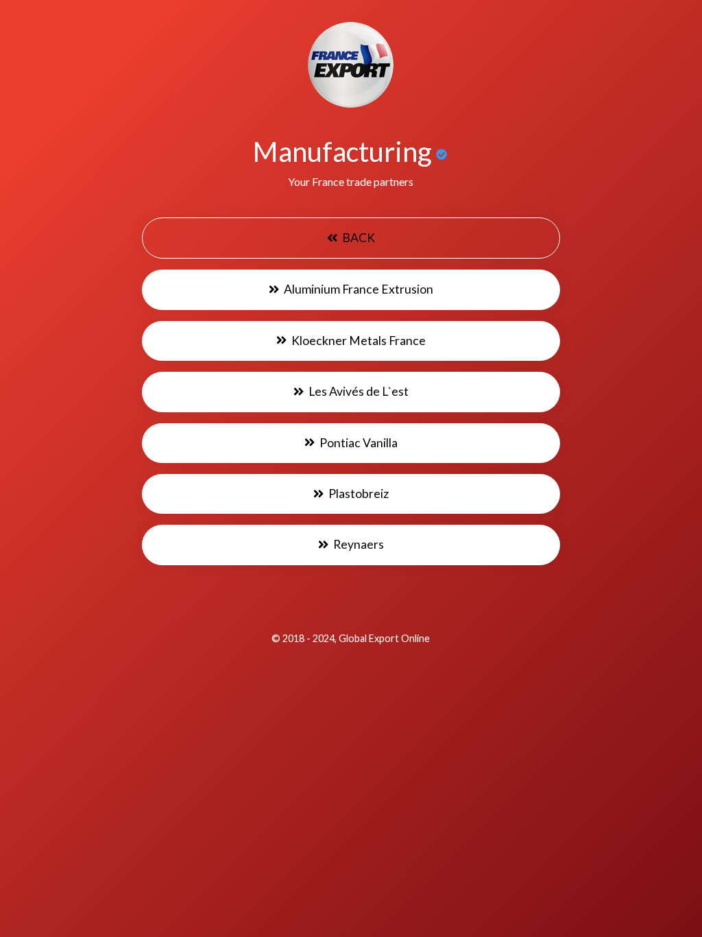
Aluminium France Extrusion (357, 289)
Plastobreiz (357, 493)
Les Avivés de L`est (357, 391)
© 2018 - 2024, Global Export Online (350, 638)
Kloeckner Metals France (357, 340)
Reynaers (357, 544)
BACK (357, 237)
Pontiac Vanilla (357, 443)
